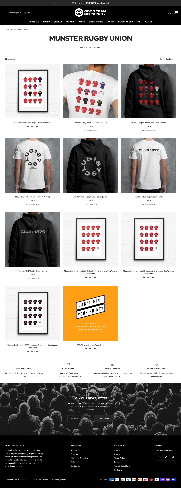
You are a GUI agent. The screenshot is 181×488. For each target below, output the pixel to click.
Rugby (46, 22)
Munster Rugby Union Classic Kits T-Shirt (90, 123)
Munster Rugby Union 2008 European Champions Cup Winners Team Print (32, 346)
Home (7, 29)
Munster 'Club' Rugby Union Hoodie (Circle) (90, 197)
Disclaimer (118, 470)
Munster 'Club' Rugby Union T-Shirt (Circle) (32, 197)
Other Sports (96, 22)
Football (34, 22)
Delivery (117, 450)
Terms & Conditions (122, 466)
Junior (110, 22)
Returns (117, 454)
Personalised (125, 22)
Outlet (148, 22)
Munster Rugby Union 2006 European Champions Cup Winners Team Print (148, 272)
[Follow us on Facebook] (159, 457)
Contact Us (75, 466)
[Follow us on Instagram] (172, 457)
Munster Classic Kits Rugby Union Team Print (32, 123)
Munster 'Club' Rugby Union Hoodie (32, 271)
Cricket (58, 22)
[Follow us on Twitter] (166, 457)
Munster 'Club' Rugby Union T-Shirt (148, 197)
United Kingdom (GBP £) (15, 480)
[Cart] (175, 13)
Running (70, 22)
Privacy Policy (119, 458)
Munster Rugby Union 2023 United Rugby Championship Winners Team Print (90, 272)
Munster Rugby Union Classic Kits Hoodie (148, 123)
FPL (138, 22)
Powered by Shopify (59, 480)
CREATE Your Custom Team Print (90, 345)
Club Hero (75, 454)
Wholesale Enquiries (79, 458)
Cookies (117, 462)
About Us (74, 450)
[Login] (169, 13)
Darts (82, 22)
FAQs (73, 462)
